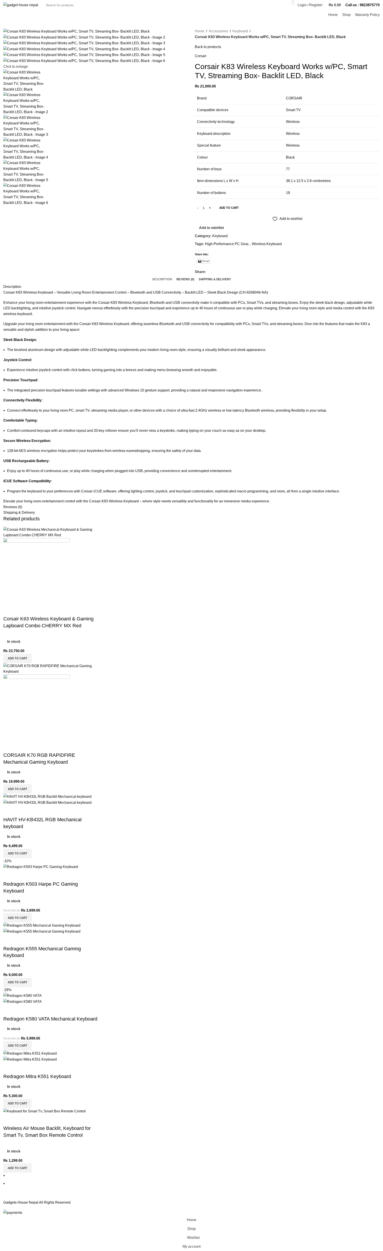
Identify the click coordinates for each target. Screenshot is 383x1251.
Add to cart (229, 207)
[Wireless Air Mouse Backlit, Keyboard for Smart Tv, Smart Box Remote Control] (44, 1111)
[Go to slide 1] (193, 1175)
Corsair (200, 56)
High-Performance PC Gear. (227, 244)
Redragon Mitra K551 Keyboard (37, 1076)
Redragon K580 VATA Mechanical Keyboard (50, 1019)
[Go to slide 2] (193, 1183)
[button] (17, 658)
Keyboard (240, 31)
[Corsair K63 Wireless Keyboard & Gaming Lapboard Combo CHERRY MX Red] (50, 532)
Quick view (20, 610)
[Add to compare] (8, 610)
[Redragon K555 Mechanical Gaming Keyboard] (41, 925)
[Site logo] (20, 5)
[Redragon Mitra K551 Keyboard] (30, 1053)
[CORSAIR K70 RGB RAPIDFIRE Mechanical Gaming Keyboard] (50, 668)
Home (199, 31)
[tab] (162, 279)
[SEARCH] (293, 2)
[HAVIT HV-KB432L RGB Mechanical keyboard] (47, 796)
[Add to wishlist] (32, 610)
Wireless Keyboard (267, 244)
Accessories (218, 31)
